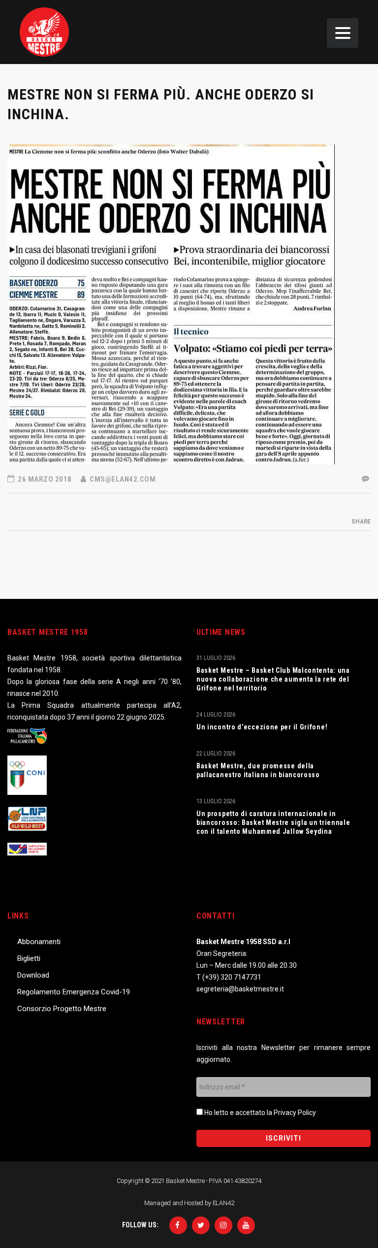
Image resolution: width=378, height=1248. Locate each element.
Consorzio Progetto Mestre (61, 1008)
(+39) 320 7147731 (231, 977)
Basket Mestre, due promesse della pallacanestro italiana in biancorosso (258, 770)
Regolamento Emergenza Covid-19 (73, 991)
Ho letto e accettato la (259, 1113)
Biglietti (28, 958)
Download (33, 975)
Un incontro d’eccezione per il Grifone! (261, 727)
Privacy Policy (295, 1113)
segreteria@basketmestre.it (240, 989)
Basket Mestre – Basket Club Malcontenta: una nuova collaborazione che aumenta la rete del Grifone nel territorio (273, 679)
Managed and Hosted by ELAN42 (189, 1203)
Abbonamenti (39, 941)
